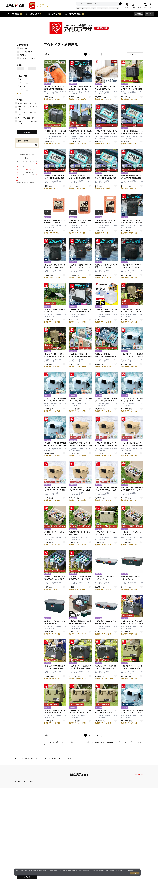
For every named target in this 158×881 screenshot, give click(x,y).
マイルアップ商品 (26, 52)
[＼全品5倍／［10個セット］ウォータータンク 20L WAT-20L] (106, 295)
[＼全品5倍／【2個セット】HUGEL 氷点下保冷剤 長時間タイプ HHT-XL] (106, 340)
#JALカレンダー (102, 8)
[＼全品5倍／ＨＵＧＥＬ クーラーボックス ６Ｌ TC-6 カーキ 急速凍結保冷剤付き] (55, 473)
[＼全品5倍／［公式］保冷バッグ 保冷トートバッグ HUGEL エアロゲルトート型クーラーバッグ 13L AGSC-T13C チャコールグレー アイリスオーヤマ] (80, 251)
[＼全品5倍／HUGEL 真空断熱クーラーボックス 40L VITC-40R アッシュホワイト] (80, 651)
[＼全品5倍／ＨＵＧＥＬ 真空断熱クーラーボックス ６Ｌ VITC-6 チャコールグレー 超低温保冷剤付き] (132, 384)
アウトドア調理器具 (107, 742)
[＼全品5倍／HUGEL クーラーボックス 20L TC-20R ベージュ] (132, 651)
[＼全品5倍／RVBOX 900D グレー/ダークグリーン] (132, 562)
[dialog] (77, 872)
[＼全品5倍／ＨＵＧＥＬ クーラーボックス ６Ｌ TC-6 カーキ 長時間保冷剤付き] (106, 473)
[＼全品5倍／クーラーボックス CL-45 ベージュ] (132, 518)
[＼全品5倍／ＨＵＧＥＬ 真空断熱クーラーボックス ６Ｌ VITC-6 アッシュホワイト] (132, 696)
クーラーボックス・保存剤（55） (27, 113)
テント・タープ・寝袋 (51, 742)
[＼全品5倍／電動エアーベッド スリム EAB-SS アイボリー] (106, 72)
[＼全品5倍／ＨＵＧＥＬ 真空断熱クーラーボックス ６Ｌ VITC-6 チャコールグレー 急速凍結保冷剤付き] (106, 384)
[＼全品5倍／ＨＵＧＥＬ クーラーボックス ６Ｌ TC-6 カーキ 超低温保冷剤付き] (80, 473)
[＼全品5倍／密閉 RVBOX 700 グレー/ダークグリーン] (55, 607)
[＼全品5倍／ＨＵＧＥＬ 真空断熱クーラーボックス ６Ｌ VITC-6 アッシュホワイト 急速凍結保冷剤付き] (132, 340)
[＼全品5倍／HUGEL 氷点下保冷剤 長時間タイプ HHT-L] (80, 206)
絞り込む (27, 877)
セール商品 (23, 48)
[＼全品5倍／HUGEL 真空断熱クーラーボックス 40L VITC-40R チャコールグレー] (106, 651)
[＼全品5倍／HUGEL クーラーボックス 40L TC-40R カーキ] (106, 696)
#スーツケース (114, 8)
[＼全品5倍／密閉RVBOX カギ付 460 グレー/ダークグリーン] (80, 607)
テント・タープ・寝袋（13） (27, 103)
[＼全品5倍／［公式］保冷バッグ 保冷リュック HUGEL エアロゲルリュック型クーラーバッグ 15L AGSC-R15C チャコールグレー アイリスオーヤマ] (132, 206)
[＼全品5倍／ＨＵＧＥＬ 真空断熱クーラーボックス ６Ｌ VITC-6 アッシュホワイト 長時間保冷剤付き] (80, 384)
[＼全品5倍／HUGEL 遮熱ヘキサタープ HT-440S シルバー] (55, 295)
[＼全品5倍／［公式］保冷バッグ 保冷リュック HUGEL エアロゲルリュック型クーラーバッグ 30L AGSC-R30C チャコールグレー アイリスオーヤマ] (55, 251)
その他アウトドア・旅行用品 (126, 742)
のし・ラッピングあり (27, 58)
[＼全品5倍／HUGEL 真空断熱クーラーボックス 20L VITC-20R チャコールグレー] (55, 651)
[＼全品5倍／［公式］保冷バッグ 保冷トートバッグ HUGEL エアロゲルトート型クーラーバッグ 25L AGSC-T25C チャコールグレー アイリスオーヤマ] (106, 251)
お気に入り (64, 97)
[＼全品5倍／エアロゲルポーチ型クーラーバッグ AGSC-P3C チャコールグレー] (80, 295)
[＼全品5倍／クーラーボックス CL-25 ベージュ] (80, 518)
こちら (125, 870)
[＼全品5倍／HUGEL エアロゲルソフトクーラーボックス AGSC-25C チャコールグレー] (132, 72)
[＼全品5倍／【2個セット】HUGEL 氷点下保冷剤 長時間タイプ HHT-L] (80, 340)
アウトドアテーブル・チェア (70, 742)
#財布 (93, 8)
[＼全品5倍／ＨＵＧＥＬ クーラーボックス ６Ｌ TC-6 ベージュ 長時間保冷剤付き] (132, 429)
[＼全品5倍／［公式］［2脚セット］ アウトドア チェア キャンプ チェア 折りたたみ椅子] (132, 295)
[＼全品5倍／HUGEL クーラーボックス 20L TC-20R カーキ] (55, 696)
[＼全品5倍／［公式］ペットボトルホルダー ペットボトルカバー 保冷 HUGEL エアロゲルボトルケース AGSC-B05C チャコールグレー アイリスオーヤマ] (80, 72)
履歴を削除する (138, 774)
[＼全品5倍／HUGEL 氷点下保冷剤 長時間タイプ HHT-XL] (106, 206)
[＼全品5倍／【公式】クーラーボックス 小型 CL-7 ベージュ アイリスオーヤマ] (132, 473)
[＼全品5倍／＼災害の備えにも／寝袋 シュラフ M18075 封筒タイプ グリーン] (55, 72)
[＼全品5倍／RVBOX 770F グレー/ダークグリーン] (106, 607)
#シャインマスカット (83, 8)
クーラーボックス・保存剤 (90, 742)
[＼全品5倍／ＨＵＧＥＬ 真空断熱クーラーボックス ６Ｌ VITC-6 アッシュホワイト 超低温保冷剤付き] (55, 384)
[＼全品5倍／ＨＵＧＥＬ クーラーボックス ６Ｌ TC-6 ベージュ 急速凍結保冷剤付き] (80, 429)
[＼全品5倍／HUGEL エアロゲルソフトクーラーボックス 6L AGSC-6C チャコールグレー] (132, 251)
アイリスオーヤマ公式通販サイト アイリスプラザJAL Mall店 (55, 92)
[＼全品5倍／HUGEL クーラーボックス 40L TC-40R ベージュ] (80, 696)
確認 (134, 873)
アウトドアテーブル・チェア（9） (27, 108)
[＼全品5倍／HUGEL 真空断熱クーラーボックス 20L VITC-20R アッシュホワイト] (132, 607)
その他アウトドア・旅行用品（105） (27, 122)
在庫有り (23, 55)
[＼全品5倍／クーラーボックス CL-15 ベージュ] (55, 518)
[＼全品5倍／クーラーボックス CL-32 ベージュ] (106, 518)
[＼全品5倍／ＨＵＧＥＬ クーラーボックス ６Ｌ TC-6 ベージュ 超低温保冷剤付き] (106, 429)
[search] (120, 3)
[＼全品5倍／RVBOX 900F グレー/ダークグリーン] (106, 562)
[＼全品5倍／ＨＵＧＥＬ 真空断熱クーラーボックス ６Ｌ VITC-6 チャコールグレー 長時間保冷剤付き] (55, 429)
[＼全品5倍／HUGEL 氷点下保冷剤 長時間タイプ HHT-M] (55, 206)
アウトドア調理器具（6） (26, 118)
